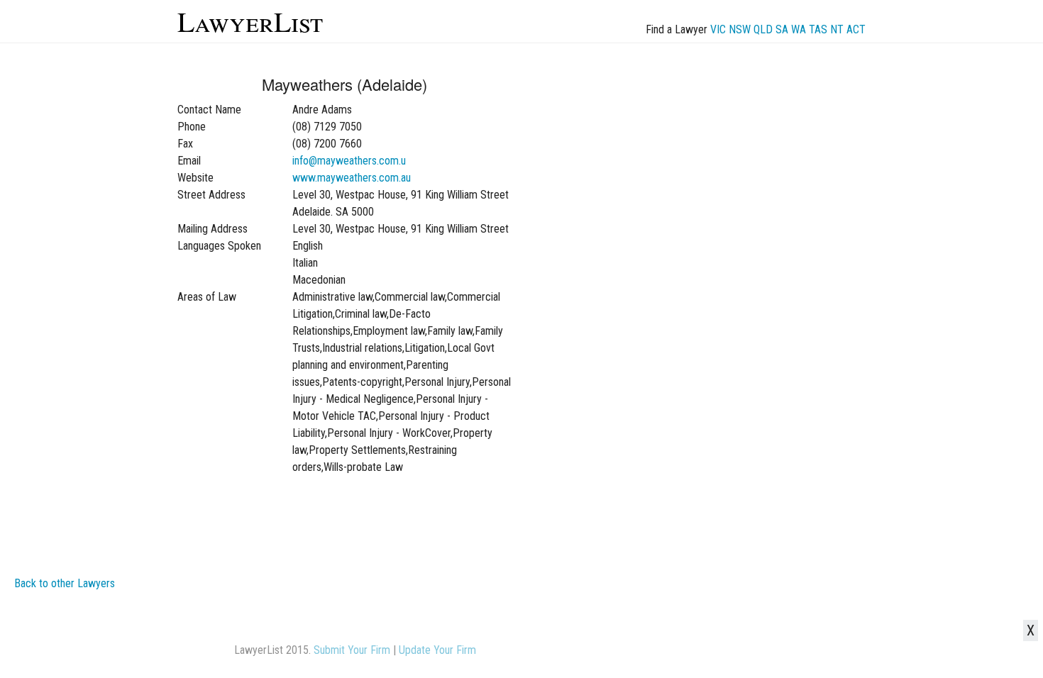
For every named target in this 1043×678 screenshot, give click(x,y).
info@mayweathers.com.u (349, 160)
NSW (740, 29)
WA (798, 29)
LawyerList (250, 21)
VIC (718, 29)
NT (837, 29)
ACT (856, 29)
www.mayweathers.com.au (351, 177)
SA (782, 29)
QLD (763, 29)
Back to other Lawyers (64, 583)
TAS (818, 29)
